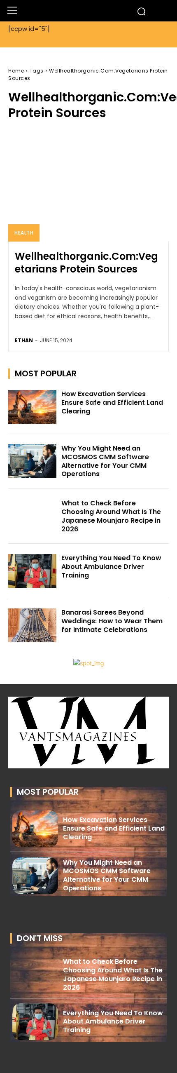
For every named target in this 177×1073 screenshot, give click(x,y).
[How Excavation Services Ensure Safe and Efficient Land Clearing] (32, 407)
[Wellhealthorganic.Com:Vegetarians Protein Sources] (88, 185)
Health (23, 232)
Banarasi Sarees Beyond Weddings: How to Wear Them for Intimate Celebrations (112, 621)
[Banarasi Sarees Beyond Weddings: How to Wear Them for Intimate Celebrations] (32, 625)
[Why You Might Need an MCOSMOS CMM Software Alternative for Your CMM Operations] (32, 461)
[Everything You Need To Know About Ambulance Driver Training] (32, 571)
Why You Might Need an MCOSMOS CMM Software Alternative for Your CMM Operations (105, 461)
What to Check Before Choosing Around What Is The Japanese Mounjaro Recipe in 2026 (111, 515)
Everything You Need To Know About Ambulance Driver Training (111, 566)
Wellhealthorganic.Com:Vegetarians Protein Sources (86, 262)
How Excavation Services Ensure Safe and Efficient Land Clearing (112, 402)
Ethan (24, 340)
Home (16, 70)
